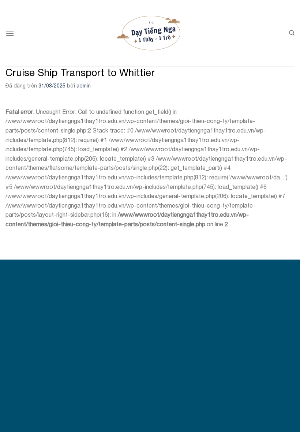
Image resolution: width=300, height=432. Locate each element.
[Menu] (9, 33)
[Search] (292, 33)
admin (83, 86)
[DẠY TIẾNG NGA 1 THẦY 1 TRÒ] (150, 33)
